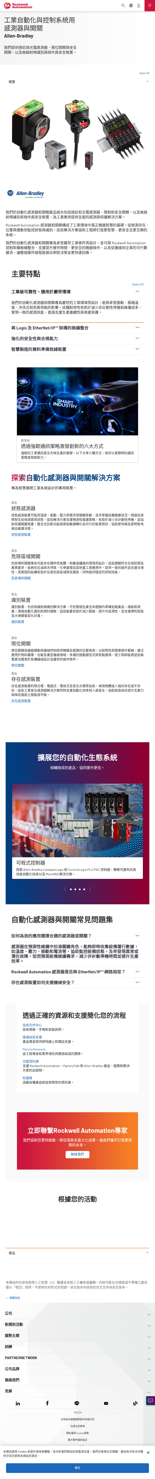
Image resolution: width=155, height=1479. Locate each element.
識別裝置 (17, 622)
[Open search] (123, 5)
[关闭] (148, 1452)
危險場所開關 (21, 578)
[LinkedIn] (18, 1403)
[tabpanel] (77, 671)
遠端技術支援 (32, 1037)
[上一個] (65, 889)
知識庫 (27, 1078)
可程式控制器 (21, 786)
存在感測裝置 (21, 701)
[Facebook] (47, 1403)
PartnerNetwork (34, 1049)
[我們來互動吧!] (150, 1400)
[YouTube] (106, 1403)
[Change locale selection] (131, 5)
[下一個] (90, 889)
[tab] (71, 889)
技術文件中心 (32, 1025)
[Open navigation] (150, 5)
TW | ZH (78, 1412)
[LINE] (76, 1403)
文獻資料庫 (31, 1061)
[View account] (138, 5)
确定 (77, 1467)
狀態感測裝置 (21, 534)
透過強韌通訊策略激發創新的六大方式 (44, 369)
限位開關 (17, 665)
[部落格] (135, 1403)
